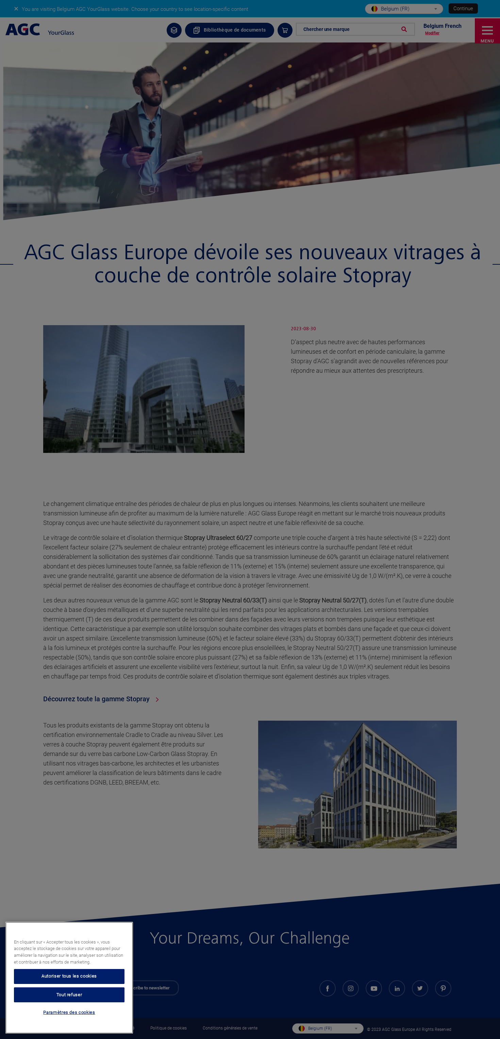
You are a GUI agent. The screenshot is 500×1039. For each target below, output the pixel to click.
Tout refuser (69, 994)
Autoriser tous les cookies (69, 976)
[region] (69, 978)
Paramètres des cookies (69, 1012)
